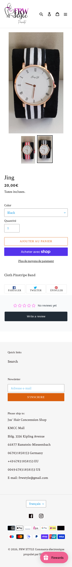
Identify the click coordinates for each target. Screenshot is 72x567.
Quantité (10, 221)
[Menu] (65, 14)
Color (7, 205)
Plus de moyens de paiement (36, 261)
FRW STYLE (26, 549)
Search (13, 361)
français (35, 504)
